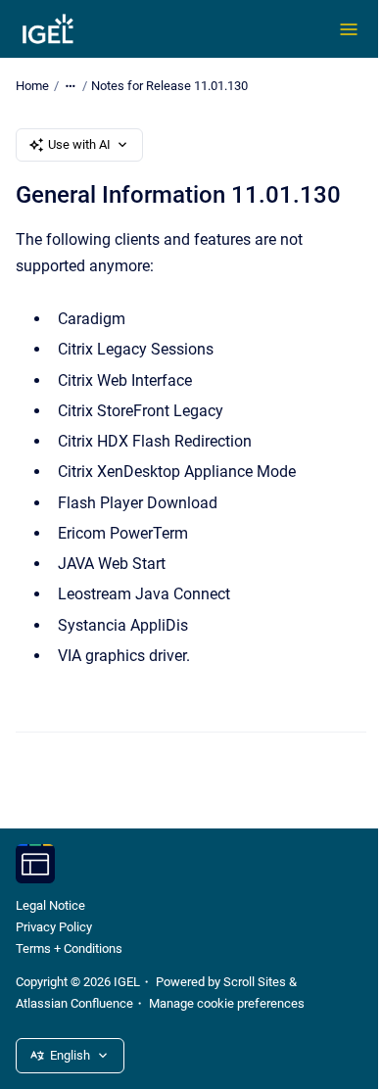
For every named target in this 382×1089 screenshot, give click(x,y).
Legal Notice (50, 905)
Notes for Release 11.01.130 (169, 85)
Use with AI (79, 144)
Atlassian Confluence (74, 1003)
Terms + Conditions (69, 948)
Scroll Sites (254, 981)
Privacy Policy (54, 927)
